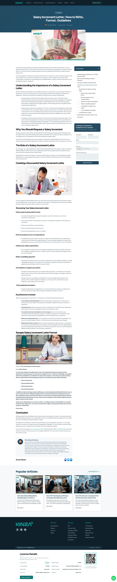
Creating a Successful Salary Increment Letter (87, 86)
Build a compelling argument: (88, 103)
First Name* (78, 134)
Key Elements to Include (85, 112)
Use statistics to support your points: (88, 107)
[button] (60, 2)
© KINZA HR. (25, 547)
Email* (77, 140)
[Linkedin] (21, 529)
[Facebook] (25, 529)
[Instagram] (17, 529)
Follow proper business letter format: (88, 94)
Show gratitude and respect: (88, 110)
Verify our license (26, 577)
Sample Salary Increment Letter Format (87, 115)
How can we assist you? (81, 152)
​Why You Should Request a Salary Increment (86, 79)
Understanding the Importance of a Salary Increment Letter (87, 75)
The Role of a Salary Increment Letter (86, 82)
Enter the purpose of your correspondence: (87, 98)
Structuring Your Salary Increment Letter (87, 90)
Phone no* (78, 146)
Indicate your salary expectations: (89, 101)
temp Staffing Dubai (61, 429)
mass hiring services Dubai (37, 429)
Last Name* (90, 134)
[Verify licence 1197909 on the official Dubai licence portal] (91, 559)
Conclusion (80, 117)
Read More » (20, 508)
